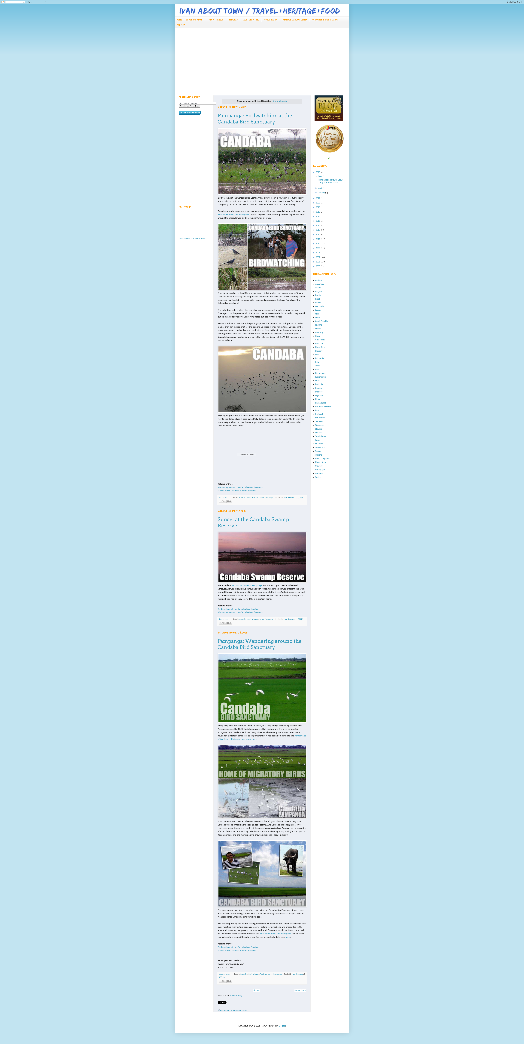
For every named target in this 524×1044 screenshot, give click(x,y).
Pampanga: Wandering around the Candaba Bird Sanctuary (260, 644)
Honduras (319, 343)
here (287, 937)
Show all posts (280, 101)
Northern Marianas (323, 407)
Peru (317, 410)
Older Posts (300, 990)
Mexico (318, 388)
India (317, 355)
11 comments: (224, 974)
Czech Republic (321, 321)
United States (321, 462)
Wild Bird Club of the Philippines (233, 215)
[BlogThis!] (222, 501)
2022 (318, 198)
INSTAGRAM (233, 19)
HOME (179, 19)
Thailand (318, 455)
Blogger (282, 1026)
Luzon (261, 498)
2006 (318, 262)
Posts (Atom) (236, 996)
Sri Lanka (319, 444)
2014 (318, 226)
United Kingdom (322, 459)
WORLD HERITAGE (271, 19)
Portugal (319, 414)
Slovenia (318, 433)
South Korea (320, 436)
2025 (318, 172)
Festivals (263, 974)
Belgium (318, 292)
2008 (318, 253)
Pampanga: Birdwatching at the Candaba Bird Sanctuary (255, 119)
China (317, 318)
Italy (317, 362)
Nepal (317, 399)
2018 (318, 207)
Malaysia (319, 384)
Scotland (319, 421)
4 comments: (224, 619)
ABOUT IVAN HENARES (195, 19)
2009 (318, 248)
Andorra (318, 280)
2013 (318, 230)
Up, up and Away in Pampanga (247, 585)
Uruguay (318, 466)
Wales (318, 477)
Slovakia (318, 429)
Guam (317, 336)
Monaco (319, 392)
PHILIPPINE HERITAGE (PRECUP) (324, 19)
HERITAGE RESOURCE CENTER (295, 19)
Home (256, 990)
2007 (318, 257)
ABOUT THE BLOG (216, 19)
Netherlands (320, 403)
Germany (319, 332)
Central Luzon (252, 498)
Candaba (242, 498)
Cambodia (319, 306)
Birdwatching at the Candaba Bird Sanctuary (239, 609)
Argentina (319, 284)
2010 (318, 244)
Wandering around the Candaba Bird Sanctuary (241, 487)
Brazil (317, 299)
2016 (318, 216)
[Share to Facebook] (227, 501)
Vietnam (319, 473)
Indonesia (319, 358)
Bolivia (318, 295)
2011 (318, 239)
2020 (318, 203)
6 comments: (224, 498)
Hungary (318, 351)
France (318, 329)
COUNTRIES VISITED (251, 19)
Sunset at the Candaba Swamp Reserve (237, 491)
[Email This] (220, 501)
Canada (318, 310)
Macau (318, 381)
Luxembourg (320, 377)
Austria (318, 288)
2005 (318, 266)
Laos (317, 370)
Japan (317, 366)
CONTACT (181, 25)
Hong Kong (320, 347)
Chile (317, 314)
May (320, 176)
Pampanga (269, 498)
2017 (318, 212)
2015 (318, 221)
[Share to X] (225, 501)
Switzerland (320, 448)
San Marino (320, 418)
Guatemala (320, 340)
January (321, 193)
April (320, 188)
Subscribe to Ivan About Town (192, 239)
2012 (318, 235)
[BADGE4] (329, 155)
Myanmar (319, 396)
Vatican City (320, 470)
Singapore (319, 425)
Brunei (318, 303)
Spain (317, 440)
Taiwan (318, 451)
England (318, 325)
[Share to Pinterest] (230, 501)
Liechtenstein (321, 373)
